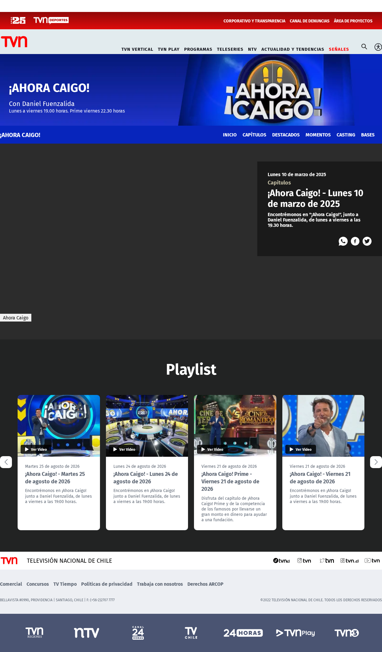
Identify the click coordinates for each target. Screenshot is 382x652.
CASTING (346, 134)
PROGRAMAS (198, 48)
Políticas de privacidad (107, 584)
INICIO (230, 134)
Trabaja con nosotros (160, 584)
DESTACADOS (286, 134)
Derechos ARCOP (205, 584)
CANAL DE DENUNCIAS (309, 20)
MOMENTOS (318, 134)
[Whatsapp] (343, 241)
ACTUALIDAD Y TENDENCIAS (292, 48)
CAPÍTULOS (254, 134)
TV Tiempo (65, 584)
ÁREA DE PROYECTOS (353, 20)
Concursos (38, 584)
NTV (252, 48)
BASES (368, 134)
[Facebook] (355, 241)
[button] (376, 462)
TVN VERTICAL (137, 48)
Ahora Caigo (15, 317)
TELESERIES (230, 48)
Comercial (11, 584)
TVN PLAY (169, 48)
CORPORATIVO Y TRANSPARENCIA (254, 20)
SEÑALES (339, 48)
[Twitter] (367, 241)
